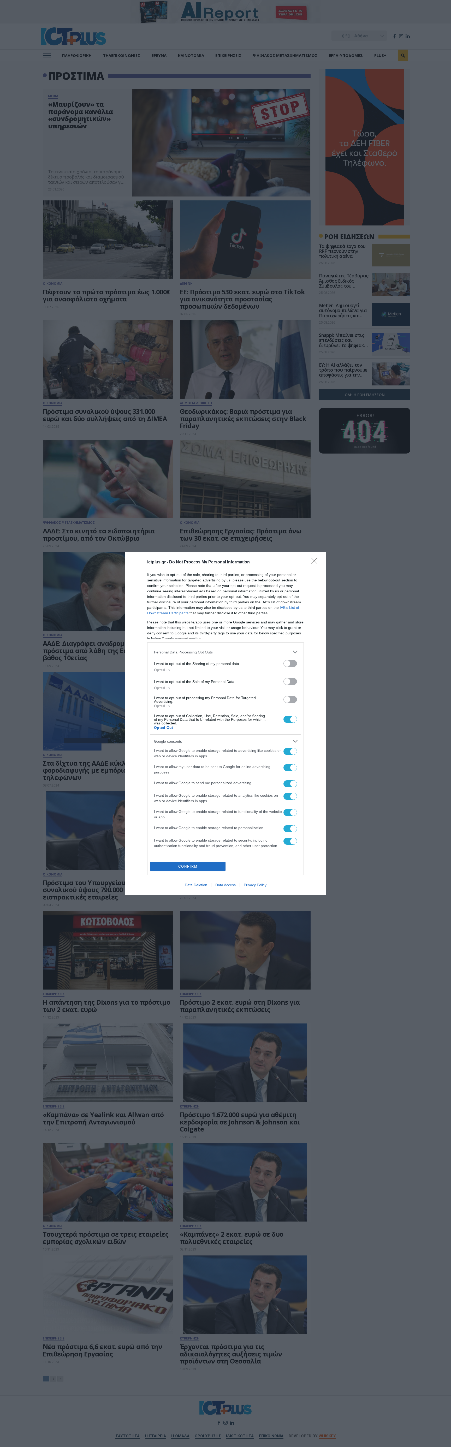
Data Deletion (196, 885)
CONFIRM (188, 866)
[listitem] (225, 652)
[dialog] (225, 723)
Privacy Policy (255, 885)
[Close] (316, 562)
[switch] (290, 663)
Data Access (225, 885)
